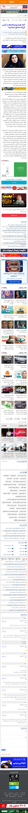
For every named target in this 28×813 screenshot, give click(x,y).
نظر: (26, 737)
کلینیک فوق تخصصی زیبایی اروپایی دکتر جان (16, 499)
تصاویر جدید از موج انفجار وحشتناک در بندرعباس (14, 538)
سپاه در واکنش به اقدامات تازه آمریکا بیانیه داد (16, 602)
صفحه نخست (22, 793)
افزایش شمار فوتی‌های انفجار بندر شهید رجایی (15, 528)
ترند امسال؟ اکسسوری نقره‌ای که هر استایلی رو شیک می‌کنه (15, 233)
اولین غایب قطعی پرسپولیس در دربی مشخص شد (15, 569)
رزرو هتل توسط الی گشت (13, 487)
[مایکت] (14, 787)
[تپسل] (2, 161)
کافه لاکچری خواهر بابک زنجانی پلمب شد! (17, 597)
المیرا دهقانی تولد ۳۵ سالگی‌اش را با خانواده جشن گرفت (14, 595)
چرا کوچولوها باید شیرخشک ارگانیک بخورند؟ (17, 246)
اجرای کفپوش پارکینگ (12, 514)
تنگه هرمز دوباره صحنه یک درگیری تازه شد (17, 592)
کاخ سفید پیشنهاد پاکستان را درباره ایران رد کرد (16, 577)
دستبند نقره (16, 478)
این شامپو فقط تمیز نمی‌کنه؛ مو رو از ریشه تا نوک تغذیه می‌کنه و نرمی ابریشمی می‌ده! (14, 240)
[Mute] (5, 175)
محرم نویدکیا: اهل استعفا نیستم (19, 579)
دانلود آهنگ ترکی (22, 514)
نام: (26, 731)
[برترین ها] (12, 2)
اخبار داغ (17, 559)
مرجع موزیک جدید (22, 484)
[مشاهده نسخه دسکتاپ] (2, 2)
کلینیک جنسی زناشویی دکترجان (19, 502)
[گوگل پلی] (14, 780)
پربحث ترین (2, 559)
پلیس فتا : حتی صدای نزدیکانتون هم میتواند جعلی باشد (14, 230)
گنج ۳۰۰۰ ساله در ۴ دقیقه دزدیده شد (18, 607)
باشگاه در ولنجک (6, 493)
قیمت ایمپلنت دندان (22, 475)
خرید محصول (14, 215)
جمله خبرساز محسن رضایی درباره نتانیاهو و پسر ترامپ (14, 564)
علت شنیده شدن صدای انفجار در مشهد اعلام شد (16, 605)
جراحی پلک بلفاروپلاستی (21, 496)
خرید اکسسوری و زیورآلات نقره (19, 481)
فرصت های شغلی (16, 794)
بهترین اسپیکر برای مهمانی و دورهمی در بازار (17, 225)
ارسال (3, 749)
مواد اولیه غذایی (22, 490)
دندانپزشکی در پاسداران (21, 508)
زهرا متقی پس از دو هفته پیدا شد (18, 585)
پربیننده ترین (9, 559)
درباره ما (5, 793)
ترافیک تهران (22, 551)
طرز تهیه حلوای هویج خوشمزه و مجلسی (17, 600)
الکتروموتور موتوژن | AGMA (20, 520)
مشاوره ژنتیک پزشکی (6, 502)
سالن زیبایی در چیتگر (11, 505)
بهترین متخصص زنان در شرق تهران (10, 511)
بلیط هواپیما (13, 475)
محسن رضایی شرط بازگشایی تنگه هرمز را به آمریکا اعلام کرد (14, 587)
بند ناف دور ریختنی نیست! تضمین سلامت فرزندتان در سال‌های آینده (15, 243)
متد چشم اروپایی (22, 493)
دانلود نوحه (12, 508)
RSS (7, 796)
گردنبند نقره (9, 478)
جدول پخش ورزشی (7, 554)
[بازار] (14, 784)
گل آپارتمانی (14, 493)
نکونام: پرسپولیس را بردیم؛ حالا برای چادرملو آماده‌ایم (15, 590)
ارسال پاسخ (4, 621)
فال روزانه (10, 551)
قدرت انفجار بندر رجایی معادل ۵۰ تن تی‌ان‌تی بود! (14, 531)
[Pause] (3, 175)
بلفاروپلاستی (6, 475)
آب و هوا (10, 548)
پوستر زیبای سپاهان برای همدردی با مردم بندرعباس (14, 536)
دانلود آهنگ (23, 487)
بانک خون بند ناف (22, 517)
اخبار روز (16, 793)
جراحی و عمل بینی (13, 517)
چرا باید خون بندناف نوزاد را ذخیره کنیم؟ (18, 226)
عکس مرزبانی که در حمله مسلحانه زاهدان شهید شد (15, 572)
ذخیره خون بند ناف (22, 505)
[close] (1, 803)
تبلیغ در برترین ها (8, 794)
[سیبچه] (14, 776)
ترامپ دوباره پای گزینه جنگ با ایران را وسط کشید (16, 567)
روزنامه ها (23, 545)
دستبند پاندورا (8, 481)
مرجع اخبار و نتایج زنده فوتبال (10, 484)
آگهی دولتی (20, 796)
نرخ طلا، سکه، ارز (8, 545)
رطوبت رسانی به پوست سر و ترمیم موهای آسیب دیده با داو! (14, 236)
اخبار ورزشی (11, 793)
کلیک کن (14, 183)
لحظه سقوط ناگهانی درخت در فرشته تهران (17, 610)
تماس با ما (23, 794)
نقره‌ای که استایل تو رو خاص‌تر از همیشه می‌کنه (16, 228)
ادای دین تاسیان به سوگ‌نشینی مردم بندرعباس (15, 533)
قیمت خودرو (22, 548)
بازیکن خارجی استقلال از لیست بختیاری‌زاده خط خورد (15, 561)
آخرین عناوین (23, 559)
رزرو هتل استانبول (14, 490)
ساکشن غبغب (23, 478)
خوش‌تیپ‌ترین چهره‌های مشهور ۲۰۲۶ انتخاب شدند (15, 582)
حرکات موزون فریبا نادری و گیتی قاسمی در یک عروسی (15, 574)
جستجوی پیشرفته (12, 796)
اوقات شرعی (22, 554)
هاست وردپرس (23, 511)
